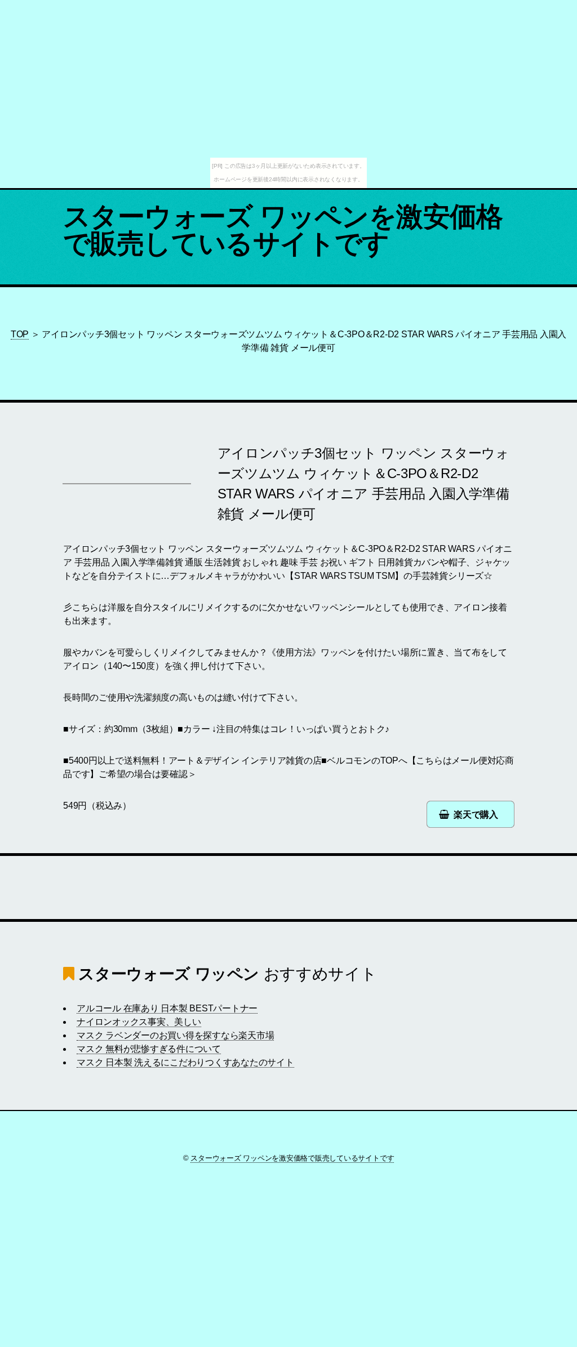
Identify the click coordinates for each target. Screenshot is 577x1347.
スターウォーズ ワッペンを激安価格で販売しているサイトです (283, 230)
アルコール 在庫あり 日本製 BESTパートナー (167, 1008)
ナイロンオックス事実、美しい (139, 1022)
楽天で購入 (476, 814)
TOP (20, 334)
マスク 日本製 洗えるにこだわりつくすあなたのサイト (185, 1062)
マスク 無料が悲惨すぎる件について (149, 1049)
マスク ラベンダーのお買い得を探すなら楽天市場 (175, 1035)
